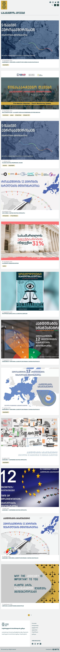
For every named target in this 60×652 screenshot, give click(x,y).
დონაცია (34, 634)
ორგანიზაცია (35, 632)
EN (55, 5)
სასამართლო (5, 115)
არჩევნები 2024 (26, 115)
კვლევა (11, 115)
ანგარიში (5, 165)
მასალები (34, 623)
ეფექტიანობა (35, 627)
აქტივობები (34, 629)
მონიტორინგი (18, 115)
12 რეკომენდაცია (14, 215)
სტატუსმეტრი (5, 64)
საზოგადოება (5, 215)
